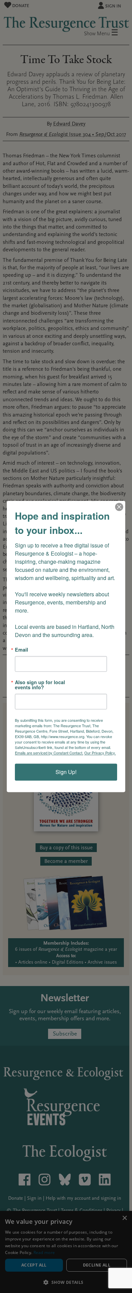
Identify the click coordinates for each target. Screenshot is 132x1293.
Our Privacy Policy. (100, 753)
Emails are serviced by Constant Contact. (49, 753)
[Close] (119, 507)
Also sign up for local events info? (40, 685)
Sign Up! (66, 772)
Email (21, 649)
